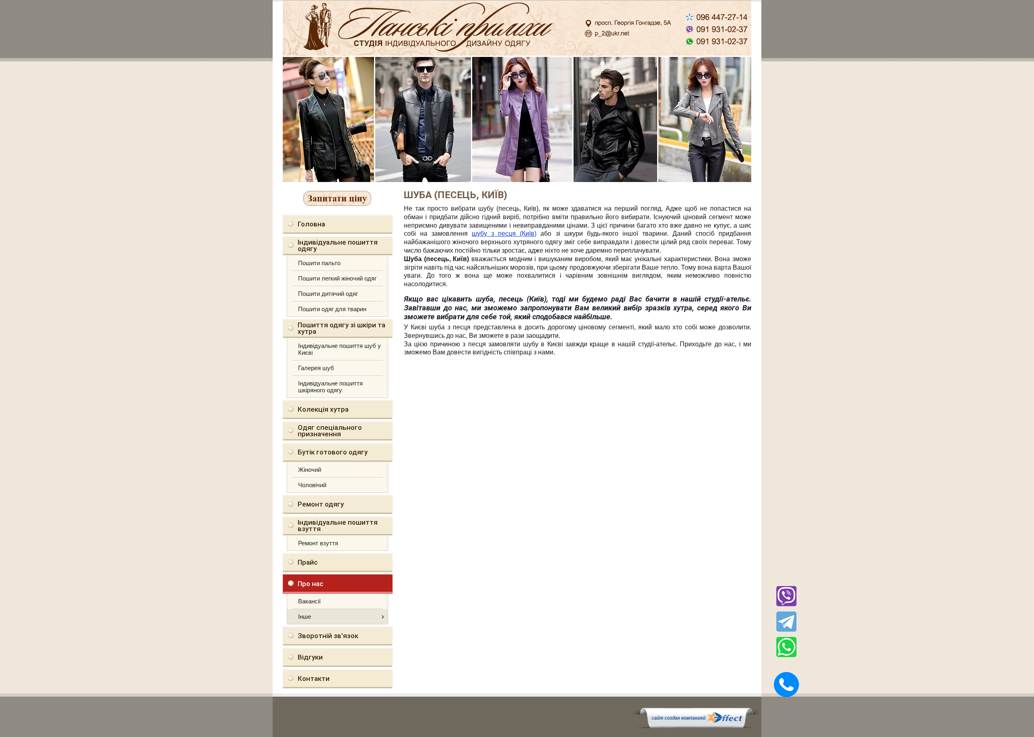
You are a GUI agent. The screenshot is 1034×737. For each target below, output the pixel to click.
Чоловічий (312, 485)
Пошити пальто (319, 263)
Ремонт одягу (321, 504)
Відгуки (310, 657)
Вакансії (309, 601)
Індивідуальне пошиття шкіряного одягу (330, 387)
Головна (311, 224)
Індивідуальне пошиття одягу (338, 245)
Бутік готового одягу (333, 452)
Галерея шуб (316, 367)
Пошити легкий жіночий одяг (337, 278)
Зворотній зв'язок (328, 636)
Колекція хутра (323, 409)
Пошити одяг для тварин (332, 309)
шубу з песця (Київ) (504, 233)
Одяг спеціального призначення (330, 430)
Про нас (311, 584)
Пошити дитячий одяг (328, 293)
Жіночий (309, 469)
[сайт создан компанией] (696, 726)
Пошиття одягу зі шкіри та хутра (341, 328)
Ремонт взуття (318, 543)
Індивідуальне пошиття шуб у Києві (339, 349)
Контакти (314, 678)
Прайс (308, 562)
